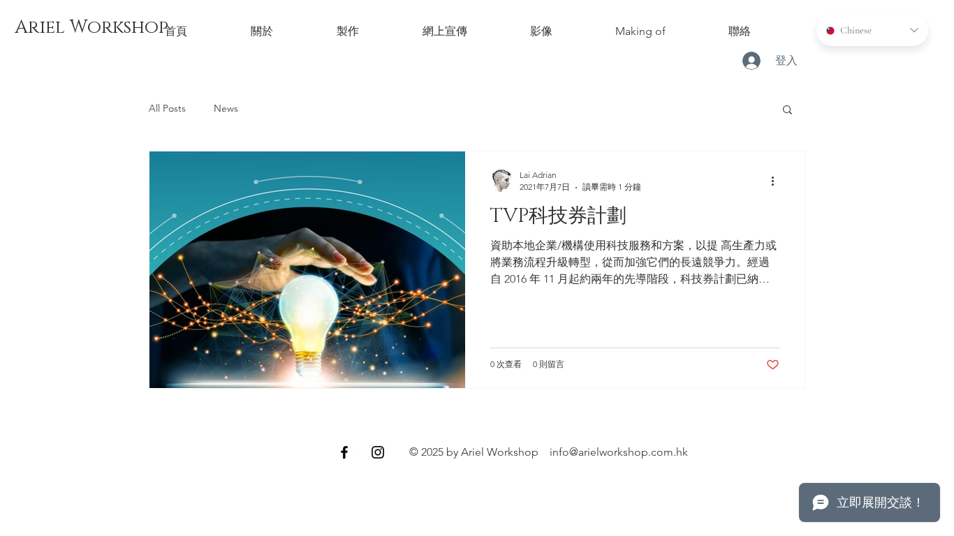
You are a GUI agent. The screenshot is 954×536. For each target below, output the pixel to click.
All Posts (167, 108)
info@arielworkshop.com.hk (619, 452)
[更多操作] (777, 180)
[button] (787, 110)
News (226, 108)
